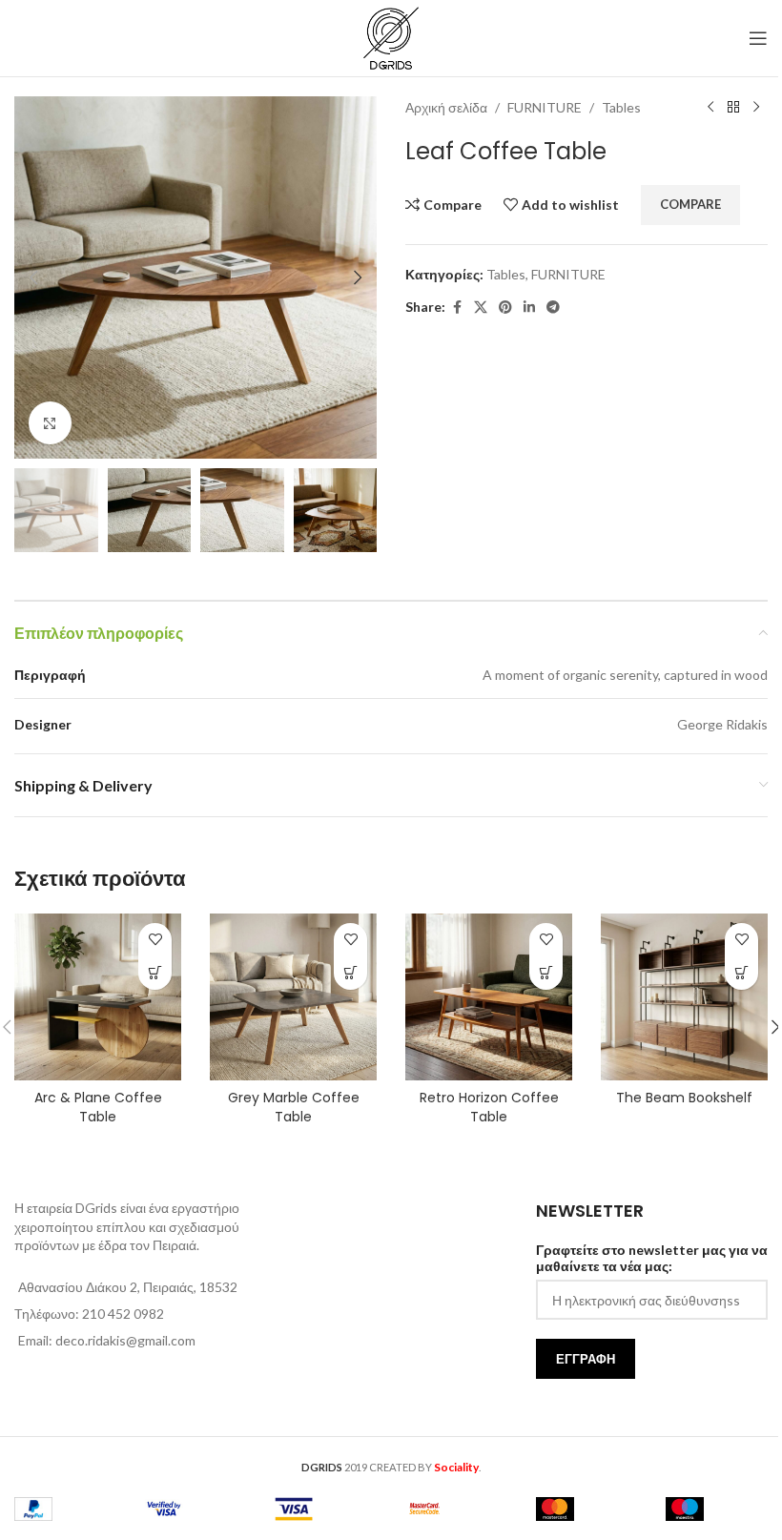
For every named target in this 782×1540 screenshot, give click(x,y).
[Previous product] (710, 107)
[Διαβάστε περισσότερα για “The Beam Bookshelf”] (741, 973)
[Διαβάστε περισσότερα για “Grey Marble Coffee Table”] (350, 973)
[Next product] (756, 107)
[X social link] (480, 307)
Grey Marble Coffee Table (294, 1107)
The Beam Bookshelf (684, 1097)
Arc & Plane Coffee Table (98, 1107)
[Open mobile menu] (758, 38)
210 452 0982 (123, 1313)
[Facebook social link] (456, 307)
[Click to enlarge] (50, 422)
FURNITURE (544, 107)
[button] (33, 277)
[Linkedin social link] (529, 307)
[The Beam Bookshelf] (684, 997)
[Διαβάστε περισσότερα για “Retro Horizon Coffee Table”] (546, 973)
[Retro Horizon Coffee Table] (488, 997)
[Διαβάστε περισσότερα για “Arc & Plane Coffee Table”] (155, 973)
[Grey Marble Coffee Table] (293, 997)
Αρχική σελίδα (446, 107)
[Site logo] (391, 37)
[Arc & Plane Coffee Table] (97, 997)
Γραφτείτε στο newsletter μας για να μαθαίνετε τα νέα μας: (652, 1258)
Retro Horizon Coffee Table (489, 1107)
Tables (621, 107)
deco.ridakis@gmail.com (125, 1340)
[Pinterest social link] (505, 307)
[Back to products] (733, 107)
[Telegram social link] (553, 307)
